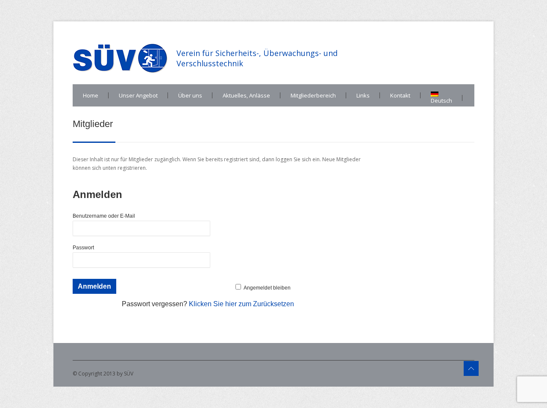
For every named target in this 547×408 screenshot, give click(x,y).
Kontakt (400, 95)
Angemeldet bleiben (267, 288)
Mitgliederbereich (313, 95)
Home (90, 95)
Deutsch (441, 100)
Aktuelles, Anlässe (246, 95)
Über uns (190, 95)
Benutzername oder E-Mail (104, 216)
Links (363, 95)
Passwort (83, 248)
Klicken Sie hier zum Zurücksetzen (241, 303)
